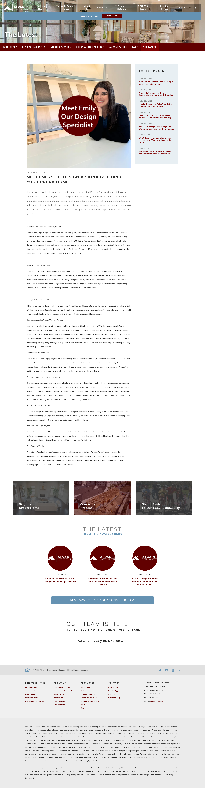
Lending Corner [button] (164, 7)
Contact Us (113, 687)
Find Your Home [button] (41, 7)
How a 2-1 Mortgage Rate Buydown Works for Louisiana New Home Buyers (156, 127)
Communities (31, 687)
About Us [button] (86, 7)
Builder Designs (157, 702)
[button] (199, 16)
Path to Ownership (89, 691)
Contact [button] (182, 7)
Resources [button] (102, 7)
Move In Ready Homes (65, 7)
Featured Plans (31, 698)
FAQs (83, 704)
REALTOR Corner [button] (143, 7)
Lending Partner (88, 694)
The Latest (85, 708)
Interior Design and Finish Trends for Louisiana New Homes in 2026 (155, 105)
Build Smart (86, 687)
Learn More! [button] (111, 16)
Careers (111, 694)
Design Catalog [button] (121, 7)
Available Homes (32, 691)
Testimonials (59, 704)
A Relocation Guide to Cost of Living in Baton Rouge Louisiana (156, 83)
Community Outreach (63, 691)
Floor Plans (30, 694)
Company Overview (62, 687)
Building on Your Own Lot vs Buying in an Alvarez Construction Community (155, 116)
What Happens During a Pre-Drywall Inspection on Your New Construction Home (155, 140)
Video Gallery (59, 701)
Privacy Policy (114, 698)
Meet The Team (60, 694)
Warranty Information (90, 701)
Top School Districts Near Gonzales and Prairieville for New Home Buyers (155, 152)
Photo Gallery (59, 698)
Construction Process (90, 698)
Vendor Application (116, 691)
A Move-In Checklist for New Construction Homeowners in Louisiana (156, 94)
